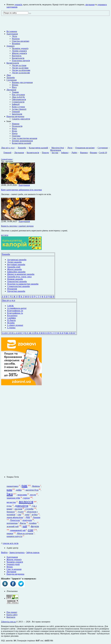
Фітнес (15, 85)
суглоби (29, 508)
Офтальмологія (19, 99)
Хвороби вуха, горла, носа (19, 276)
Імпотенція (17, 114)
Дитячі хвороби (14, 262)
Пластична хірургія (21, 60)
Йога (14, 87)
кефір (19, 490)
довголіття (21, 505)
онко (27, 514)
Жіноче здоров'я (19, 53)
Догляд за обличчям (21, 70)
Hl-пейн (11, 323)
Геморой (16, 111)
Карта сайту (12, 615)
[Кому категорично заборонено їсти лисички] (18, 183)
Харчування (12, 34)
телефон (33, 523)
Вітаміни (16, 43)
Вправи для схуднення (22, 82)
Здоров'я (10, 46)
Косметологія (18, 58)
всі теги (4, 235)
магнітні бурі (32, 490)
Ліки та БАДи (18, 97)
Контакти (10, 617)
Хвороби (10, 77)
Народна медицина (15, 116)
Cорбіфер (11, 318)
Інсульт (55, 152)
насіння (18, 509)
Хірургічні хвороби (16, 291)
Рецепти (16, 39)
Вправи (93, 152)
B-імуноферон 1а (15, 313)
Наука (14, 133)
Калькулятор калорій (21, 143)
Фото (14, 128)
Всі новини (11, 31)
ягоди (33, 494)
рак (24, 485)
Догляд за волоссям (21, 73)
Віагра (23, 523)
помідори (27, 520)
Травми (15, 92)
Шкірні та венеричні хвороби (20, 274)
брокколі (11, 512)
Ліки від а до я (7, 148)
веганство (11, 502)
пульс (9, 506)
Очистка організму (20, 41)
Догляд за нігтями (20, 68)
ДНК (27, 517)
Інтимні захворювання (22, 141)
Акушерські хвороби (16, 259)
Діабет (74, 152)
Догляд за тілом (19, 65)
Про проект (11, 612)
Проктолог (15, 520)
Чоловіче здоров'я (20, 48)
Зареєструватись (17, 552)
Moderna (36, 486)
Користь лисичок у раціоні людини (17, 226)
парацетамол (12, 486)
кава (9, 489)
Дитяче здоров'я (19, 51)
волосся (26, 501)
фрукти (35, 526)
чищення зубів (13, 498)
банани (36, 517)
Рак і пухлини (18, 94)
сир (19, 514)
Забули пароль (32, 552)
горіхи (26, 497)
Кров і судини (18, 107)
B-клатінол (12, 315)
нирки (10, 533)
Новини (15, 124)
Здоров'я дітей (13, 564)
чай (24, 526)
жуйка (34, 514)
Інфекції (15, 104)
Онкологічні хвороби (17, 281)
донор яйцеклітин (15, 517)
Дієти (14, 36)
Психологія (17, 126)
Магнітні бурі (57, 148)
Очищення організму (85, 148)
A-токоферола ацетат (17, 308)
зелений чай (13, 526)
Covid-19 (103, 152)
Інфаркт (64, 152)
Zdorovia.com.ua (8, 622)
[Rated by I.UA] (12, 598)
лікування (89, 4)
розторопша (12, 523)
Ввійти (4, 552)
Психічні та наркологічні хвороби (22, 284)
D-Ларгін (11, 320)
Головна (4, 159)
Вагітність (16, 56)
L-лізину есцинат (15, 325)
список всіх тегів (10, 543)
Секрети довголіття (21, 119)
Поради (45, 152)
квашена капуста (14, 536)
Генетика (16, 136)
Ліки (8, 75)
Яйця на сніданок (25, 533)
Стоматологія (18, 102)
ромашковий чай (18, 530)
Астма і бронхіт (19, 109)
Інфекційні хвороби (16, 272)
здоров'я (18, 4)
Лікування (11, 90)
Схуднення (11, 80)
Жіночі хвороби (14, 269)
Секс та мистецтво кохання (24, 138)
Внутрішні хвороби (16, 264)
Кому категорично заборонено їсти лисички (21, 190)
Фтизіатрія (12, 289)
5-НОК (10, 306)
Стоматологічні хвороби (18, 286)
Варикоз (84, 152)
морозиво (22, 494)
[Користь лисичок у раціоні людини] (18, 219)
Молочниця (55, 150)
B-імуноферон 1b (15, 310)
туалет (21, 512)
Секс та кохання (13, 569)
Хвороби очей (13, 267)
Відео (14, 131)
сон (30, 530)
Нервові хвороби (15, 279)
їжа (10, 494)
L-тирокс (11, 327)
